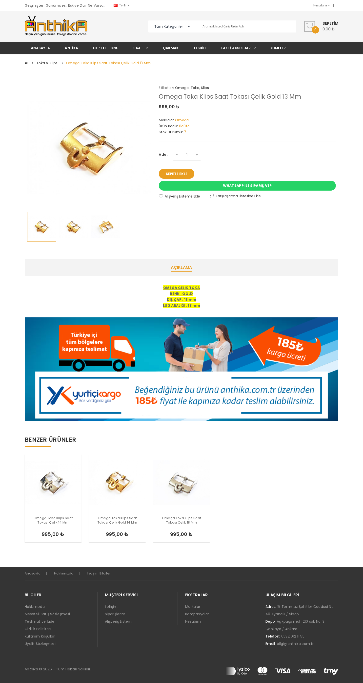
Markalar (192, 606)
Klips (205, 87)
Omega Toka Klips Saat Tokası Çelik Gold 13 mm (108, 63)
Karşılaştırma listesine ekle (238, 196)
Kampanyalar (197, 614)
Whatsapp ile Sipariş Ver (247, 185)
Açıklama (181, 267)
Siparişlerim (115, 614)
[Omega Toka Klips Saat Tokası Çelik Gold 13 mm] (41, 226)
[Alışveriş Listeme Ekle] (61, 535)
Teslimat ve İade (40, 621)
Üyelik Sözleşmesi (40, 643)
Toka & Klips (47, 63)
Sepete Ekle (176, 173)
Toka (195, 87)
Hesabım (320, 5)
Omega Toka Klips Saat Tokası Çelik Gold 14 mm (117, 520)
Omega (182, 87)
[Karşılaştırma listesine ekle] (70, 535)
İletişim (111, 606)
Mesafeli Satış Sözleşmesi (47, 614)
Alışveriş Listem (118, 621)
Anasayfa (32, 573)
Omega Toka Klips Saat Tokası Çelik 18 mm (181, 520)
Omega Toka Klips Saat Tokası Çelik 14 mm (53, 520)
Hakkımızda (64, 573)
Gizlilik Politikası (38, 628)
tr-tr (123, 5)
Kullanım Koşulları (40, 636)
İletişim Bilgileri (99, 573)
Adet (163, 154)
